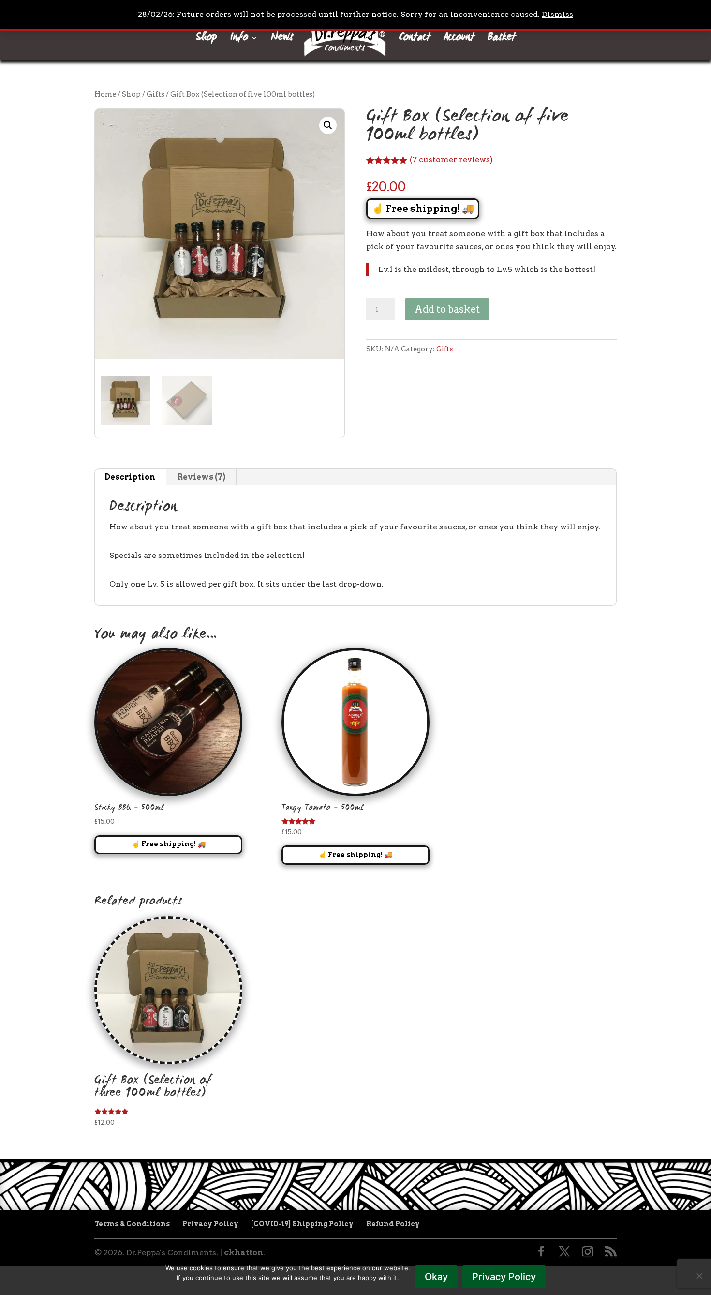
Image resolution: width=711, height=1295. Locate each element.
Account (459, 40)
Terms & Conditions (132, 1224)
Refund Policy (393, 1224)
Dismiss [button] (557, 14)
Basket (502, 40)
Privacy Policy (210, 1224)
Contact (414, 40)
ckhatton (243, 1252)
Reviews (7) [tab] (201, 477)
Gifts (155, 94)
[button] (328, 125)
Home (105, 94)
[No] (699, 1275)
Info (239, 40)
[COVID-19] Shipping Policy (302, 1224)
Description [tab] (129, 477)
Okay (436, 1276)
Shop (206, 40)
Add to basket (447, 309)
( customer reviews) (451, 159)
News (282, 40)
